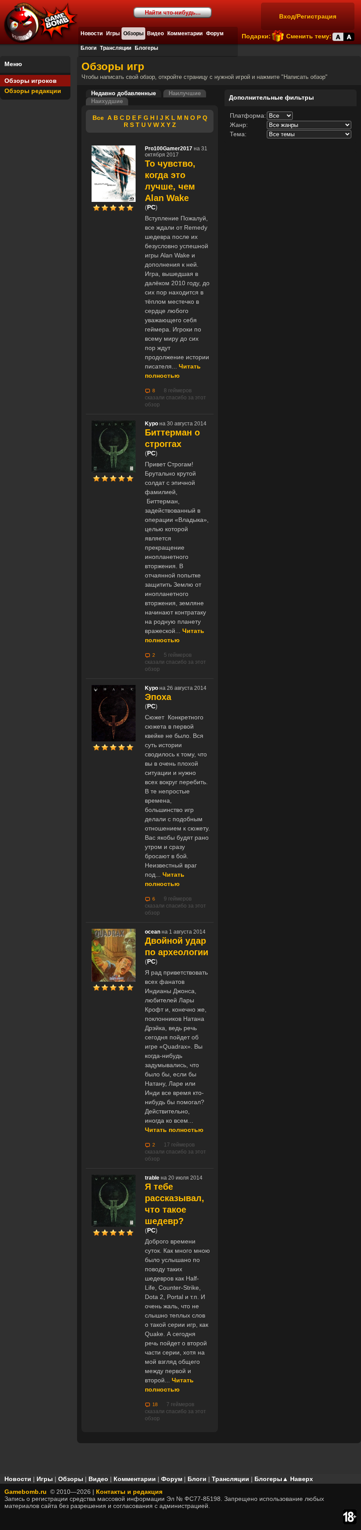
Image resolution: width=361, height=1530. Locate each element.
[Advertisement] (291, 205)
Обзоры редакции (32, 90)
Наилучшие (185, 93)
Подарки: (256, 36)
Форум (215, 33)
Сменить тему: (309, 36)
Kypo (151, 424)
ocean (152, 932)
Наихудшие (107, 101)
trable (152, 1178)
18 (155, 1404)
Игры (113, 33)
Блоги (88, 48)
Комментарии (185, 33)
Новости (92, 33)
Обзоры (133, 33)
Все (98, 117)
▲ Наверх (297, 1478)
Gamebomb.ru (25, 1491)
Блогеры (146, 48)
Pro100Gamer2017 (168, 148)
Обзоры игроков (30, 80)
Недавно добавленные (123, 93)
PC (151, 207)
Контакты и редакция (129, 1491)
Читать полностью (174, 1129)
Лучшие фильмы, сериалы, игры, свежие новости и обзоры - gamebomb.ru (45, 26)
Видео (155, 33)
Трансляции (115, 48)
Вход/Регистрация (307, 16)
